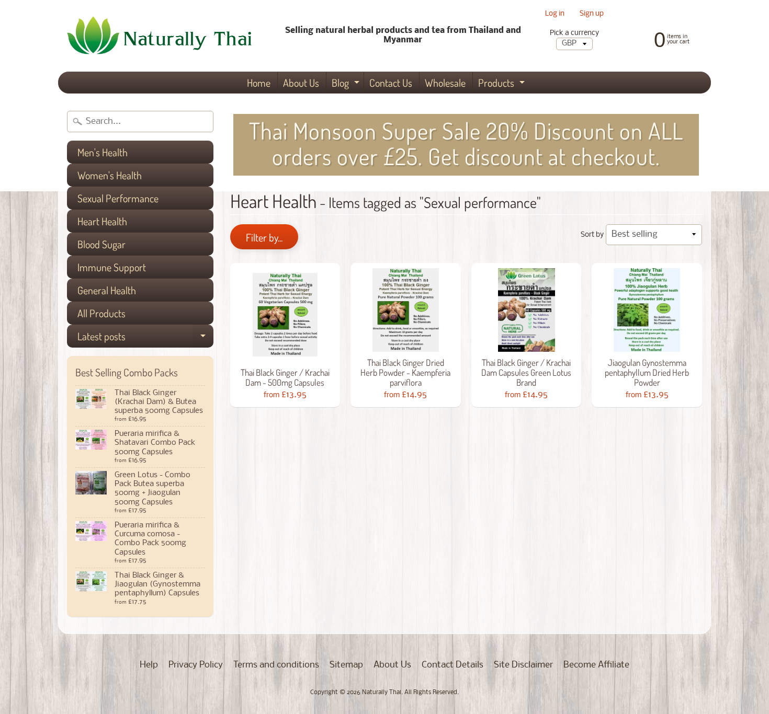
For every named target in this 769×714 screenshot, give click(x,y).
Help (149, 665)
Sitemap (346, 665)
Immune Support (111, 267)
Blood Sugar (101, 244)
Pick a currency (574, 33)
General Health (106, 290)
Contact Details (452, 665)
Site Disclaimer (523, 665)
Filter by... (264, 237)
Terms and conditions (276, 665)
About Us (301, 82)
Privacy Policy (195, 665)
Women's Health (109, 175)
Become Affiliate (596, 665)
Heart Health (102, 221)
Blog (347, 84)
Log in (554, 14)
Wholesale (445, 82)
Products (502, 84)
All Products (101, 313)
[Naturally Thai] (162, 35)
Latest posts (145, 338)
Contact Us (390, 82)
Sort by (592, 235)
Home (258, 82)
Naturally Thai (381, 692)
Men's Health (102, 152)
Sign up (592, 14)
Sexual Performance (118, 198)
